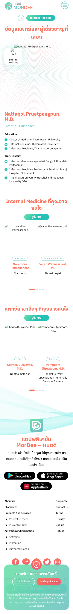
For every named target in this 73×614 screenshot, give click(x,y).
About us (9, 501)
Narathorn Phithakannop (20, 266)
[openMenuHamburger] (65, 5)
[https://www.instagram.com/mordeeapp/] (57, 562)
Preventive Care (18, 525)
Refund (60, 531)
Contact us (62, 507)
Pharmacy (20, 258)
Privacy (60, 519)
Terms (59, 513)
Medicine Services (19, 531)
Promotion (15, 543)
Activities (14, 537)
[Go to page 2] (37, 289)
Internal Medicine (53, 258)
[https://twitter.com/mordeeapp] (47, 562)
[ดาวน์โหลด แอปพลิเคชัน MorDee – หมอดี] (19, 476)
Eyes (20, 359)
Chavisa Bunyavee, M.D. (20, 366)
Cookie (60, 525)
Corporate (62, 501)
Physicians (10, 507)
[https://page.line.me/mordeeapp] (26, 562)
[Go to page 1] (32, 289)
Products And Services (17, 513)
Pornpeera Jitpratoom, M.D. (53, 366)
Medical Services (18, 519)
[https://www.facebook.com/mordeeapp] (15, 562)
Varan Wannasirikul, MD (53, 266)
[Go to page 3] (40, 289)
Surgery (53, 359)
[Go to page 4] (43, 289)
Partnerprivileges (19, 549)
